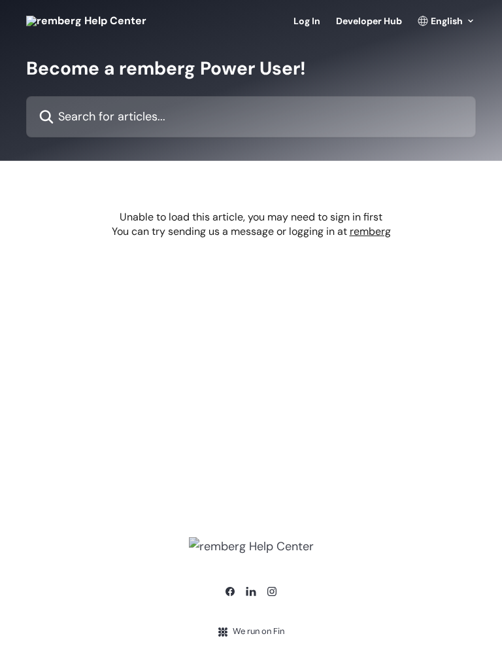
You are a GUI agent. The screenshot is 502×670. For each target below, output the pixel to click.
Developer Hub (369, 21)
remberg (370, 231)
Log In (306, 21)
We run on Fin (258, 631)
